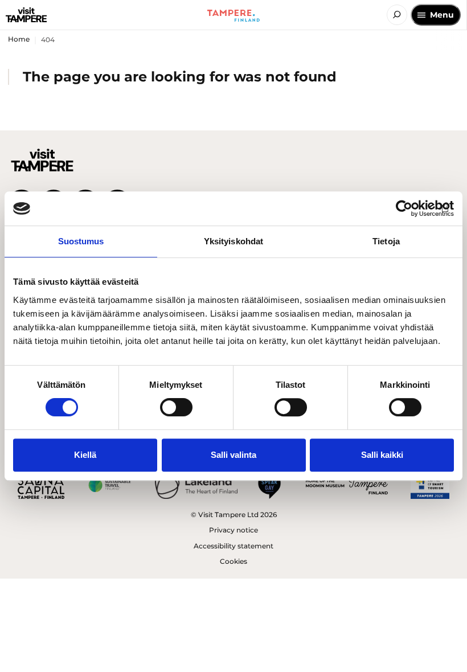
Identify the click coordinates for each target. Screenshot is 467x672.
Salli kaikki (382, 455)
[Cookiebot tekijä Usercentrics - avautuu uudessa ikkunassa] (404, 208)
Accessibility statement (233, 546)
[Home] (26, 15)
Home (19, 39)
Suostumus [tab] (81, 241)
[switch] (176, 407)
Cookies (233, 561)
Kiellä (85, 455)
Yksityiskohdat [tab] (233, 241)
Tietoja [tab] (386, 241)
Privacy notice (233, 530)
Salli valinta (233, 455)
